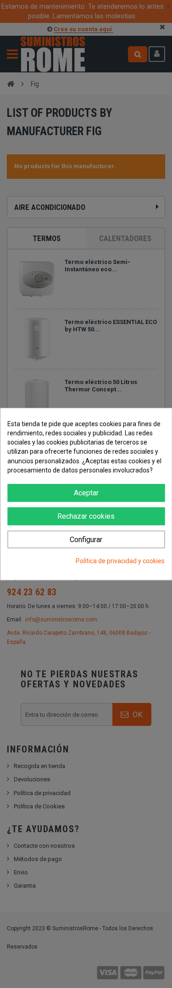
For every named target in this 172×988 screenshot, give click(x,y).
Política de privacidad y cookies (120, 561)
